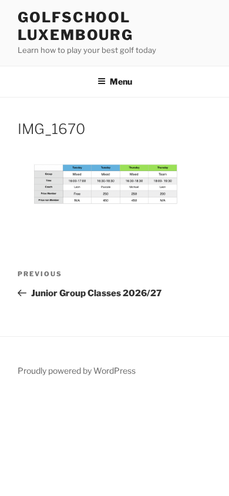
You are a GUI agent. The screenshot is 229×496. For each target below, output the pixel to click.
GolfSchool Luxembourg (75, 26)
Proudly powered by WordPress (77, 371)
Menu (121, 81)
